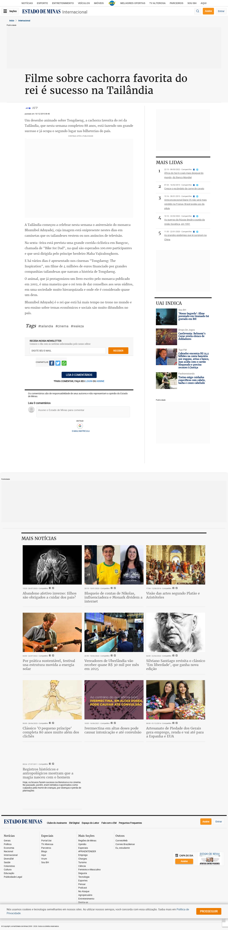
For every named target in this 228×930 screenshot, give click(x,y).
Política (8, 844)
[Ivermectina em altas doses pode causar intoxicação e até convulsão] (114, 699)
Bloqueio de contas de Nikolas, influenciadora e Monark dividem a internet (113, 597)
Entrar (221, 11)
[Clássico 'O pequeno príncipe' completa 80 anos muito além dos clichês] (52, 699)
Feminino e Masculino (89, 869)
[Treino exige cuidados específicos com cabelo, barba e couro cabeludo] (166, 380)
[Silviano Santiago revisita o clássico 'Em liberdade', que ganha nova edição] (175, 632)
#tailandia (45, 326)
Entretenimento (63, 3)
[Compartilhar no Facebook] (51, 363)
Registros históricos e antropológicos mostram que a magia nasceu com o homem (48, 773)
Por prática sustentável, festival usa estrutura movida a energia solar (49, 664)
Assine (208, 10)
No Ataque (83, 891)
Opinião (82, 844)
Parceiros (176, 3)
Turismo (82, 862)
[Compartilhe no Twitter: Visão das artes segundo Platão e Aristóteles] (176, 588)
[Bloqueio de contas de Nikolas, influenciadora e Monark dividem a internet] (114, 565)
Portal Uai (46, 840)
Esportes (82, 880)
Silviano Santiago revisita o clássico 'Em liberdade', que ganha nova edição (175, 664)
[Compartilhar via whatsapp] (64, 363)
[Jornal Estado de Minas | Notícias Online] (41, 11)
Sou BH (191, 3)
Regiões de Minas (87, 840)
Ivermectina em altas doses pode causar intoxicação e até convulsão (112, 730)
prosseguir (209, 911)
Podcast (82, 887)
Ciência (82, 866)
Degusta (82, 873)
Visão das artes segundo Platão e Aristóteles (173, 595)
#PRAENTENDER (87, 851)
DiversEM (9, 858)
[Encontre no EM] (197, 11)
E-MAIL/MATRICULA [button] (81, 431)
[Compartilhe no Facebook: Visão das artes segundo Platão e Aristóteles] (173, 588)
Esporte (42, 3)
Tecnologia (83, 877)
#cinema (61, 326)
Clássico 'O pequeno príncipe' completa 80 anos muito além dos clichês (51, 732)
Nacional (8, 851)
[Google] (79, 426)
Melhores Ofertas (132, 3)
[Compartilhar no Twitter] (58, 363)
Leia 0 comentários (79, 375)
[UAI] (112, 3)
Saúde (7, 862)
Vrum (44, 858)
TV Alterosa (157, 3)
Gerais (7, 840)
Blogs (44, 851)
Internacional (74, 11)
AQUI (203, 3)
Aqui (43, 855)
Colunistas (9, 866)
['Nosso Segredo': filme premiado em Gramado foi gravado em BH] (166, 317)
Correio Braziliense (125, 844)
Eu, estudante (123, 848)
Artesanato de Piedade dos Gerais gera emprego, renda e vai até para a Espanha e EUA (175, 732)
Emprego (83, 855)
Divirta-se (83, 902)
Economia (9, 848)
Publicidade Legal (13, 877)
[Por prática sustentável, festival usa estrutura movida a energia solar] (52, 632)
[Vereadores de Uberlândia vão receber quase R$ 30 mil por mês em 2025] (114, 632)
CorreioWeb (122, 840)
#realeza (77, 326)
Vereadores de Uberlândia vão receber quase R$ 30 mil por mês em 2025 (111, 664)
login (89, 381)
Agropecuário (85, 895)
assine (100, 381)
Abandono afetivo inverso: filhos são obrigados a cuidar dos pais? (49, 595)
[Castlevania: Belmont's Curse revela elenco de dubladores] (166, 336)
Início (11, 20)
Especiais (83, 848)
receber (118, 350)
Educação (9, 873)
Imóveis (99, 3)
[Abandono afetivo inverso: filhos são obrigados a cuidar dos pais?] (52, 565)
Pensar (82, 884)
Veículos (84, 3)
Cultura (8, 869)
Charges (82, 858)
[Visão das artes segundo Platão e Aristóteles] (175, 565)
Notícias (27, 3)
